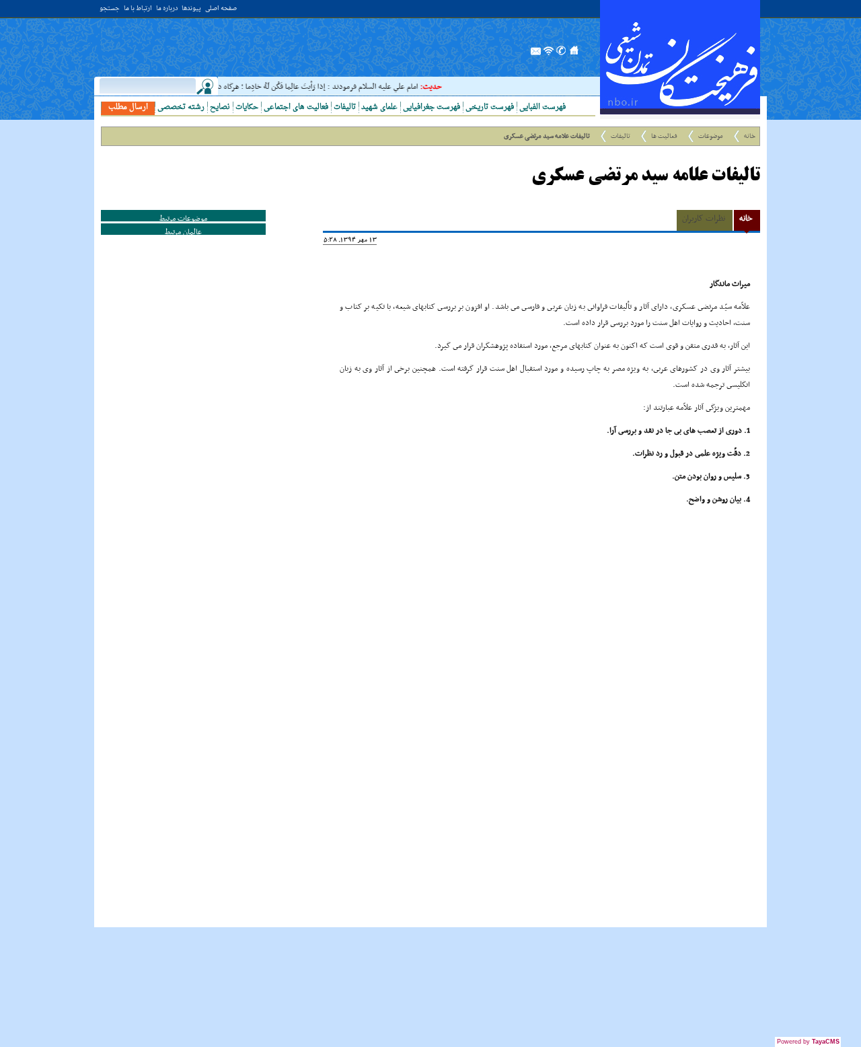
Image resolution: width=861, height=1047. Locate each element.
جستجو (110, 9)
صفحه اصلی (221, 9)
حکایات (246, 107)
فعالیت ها (664, 136)
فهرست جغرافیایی (431, 107)
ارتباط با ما (138, 9)
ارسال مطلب (128, 107)
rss (549, 54)
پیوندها (191, 9)
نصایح (220, 107)
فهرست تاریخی (489, 107)
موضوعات (710, 136)
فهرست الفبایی (542, 107)
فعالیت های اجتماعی (296, 107)
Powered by (808, 1041)
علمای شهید (379, 107)
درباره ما (167, 9)
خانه (749, 136)
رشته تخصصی (180, 107)
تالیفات (345, 107)
